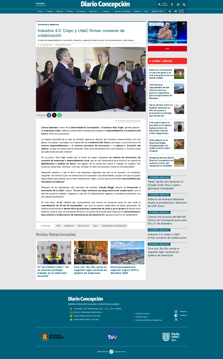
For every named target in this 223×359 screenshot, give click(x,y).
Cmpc (58, 226)
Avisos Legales (164, 4)
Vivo (167, 48)
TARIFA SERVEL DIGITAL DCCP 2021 (87, 316)
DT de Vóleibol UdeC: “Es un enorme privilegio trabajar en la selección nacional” (53, 272)
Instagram (183, 311)
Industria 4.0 (83, 226)
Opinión (137, 11)
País (146, 11)
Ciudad (49, 11)
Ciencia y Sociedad (122, 11)
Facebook (183, 315)
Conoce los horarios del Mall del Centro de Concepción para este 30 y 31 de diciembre (167, 220)
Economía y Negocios (159, 177)
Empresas (69, 226)
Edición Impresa (181, 11)
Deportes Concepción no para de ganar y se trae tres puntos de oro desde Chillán (161, 74)
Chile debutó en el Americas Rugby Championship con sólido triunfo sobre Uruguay (159, 145)
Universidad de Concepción (114, 226)
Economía (81, 11)
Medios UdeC (157, 11)
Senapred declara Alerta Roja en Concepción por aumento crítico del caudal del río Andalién (161, 162)
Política (70, 11)
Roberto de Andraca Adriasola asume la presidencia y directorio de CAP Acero (167, 203)
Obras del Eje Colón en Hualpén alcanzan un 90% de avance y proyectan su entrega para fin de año (161, 110)
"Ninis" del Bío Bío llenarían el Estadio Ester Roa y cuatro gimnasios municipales (165, 185)
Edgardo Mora (47, 45)
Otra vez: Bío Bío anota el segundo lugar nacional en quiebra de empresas (90, 270)
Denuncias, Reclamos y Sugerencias (149, 320)
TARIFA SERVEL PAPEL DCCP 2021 (86, 320)
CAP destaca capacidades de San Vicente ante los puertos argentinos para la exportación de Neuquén (160, 91)
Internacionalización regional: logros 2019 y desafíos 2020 (124, 270)
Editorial (59, 11)
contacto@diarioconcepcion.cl (87, 312)
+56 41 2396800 (115, 309)
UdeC (95, 226)
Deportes (93, 11)
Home (40, 11)
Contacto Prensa (141, 317)
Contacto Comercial (143, 314)
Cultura (106, 11)
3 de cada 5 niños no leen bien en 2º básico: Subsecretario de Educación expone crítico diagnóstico (160, 128)
